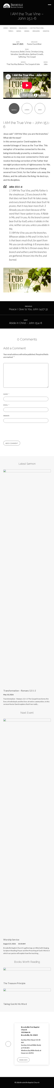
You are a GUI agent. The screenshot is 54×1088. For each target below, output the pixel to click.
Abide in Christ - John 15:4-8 (25, 323)
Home (5, 28)
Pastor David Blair (34, 44)
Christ (27, 51)
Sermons (13, 28)
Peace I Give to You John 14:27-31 (28, 309)
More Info (23, 1060)
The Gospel (31, 57)
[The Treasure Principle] (27, 978)
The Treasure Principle (14, 983)
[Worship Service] (27, 934)
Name (6, 394)
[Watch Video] (16, 695)
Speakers (36, 31)
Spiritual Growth (36, 54)
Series (18, 31)
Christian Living (37, 51)
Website (6, 416)
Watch (14, 110)
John (46, 64)
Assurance (23, 28)
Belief (22, 51)
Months (46, 31)
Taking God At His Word (15, 1004)
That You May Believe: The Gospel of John (23, 64)
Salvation (14, 54)
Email (6, 405)
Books (27, 31)
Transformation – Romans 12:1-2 (19, 690)
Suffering (22, 57)
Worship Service (11, 939)
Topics (10, 31)
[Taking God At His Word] (27, 998)
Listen (27, 110)
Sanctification (24, 54)
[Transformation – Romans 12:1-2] (27, 685)
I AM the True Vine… (37, 28)
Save (40, 110)
